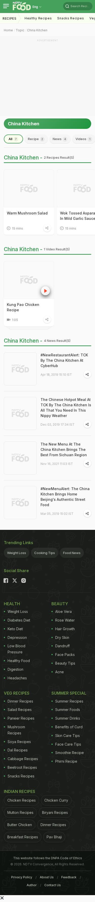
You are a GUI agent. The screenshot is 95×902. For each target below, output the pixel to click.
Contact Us (52, 885)
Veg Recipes (16, 693)
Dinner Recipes (20, 701)
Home (8, 30)
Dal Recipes (18, 750)
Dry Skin (62, 637)
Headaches (17, 678)
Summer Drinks (67, 718)
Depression (17, 637)
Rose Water (65, 620)
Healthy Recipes (38, 18)
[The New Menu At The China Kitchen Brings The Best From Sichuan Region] (20, 458)
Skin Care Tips (67, 735)
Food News (72, 553)
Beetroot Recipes (22, 767)
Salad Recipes (20, 709)
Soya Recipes (19, 741)
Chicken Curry (56, 800)
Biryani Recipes (55, 812)
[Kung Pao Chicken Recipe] (29, 280)
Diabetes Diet (19, 620)
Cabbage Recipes (23, 759)
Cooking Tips (44, 553)
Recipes (9, 18)
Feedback (69, 877)
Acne (59, 672)
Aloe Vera (63, 611)
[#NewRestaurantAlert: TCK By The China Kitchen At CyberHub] (20, 368)
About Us (47, 877)
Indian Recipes (19, 791)
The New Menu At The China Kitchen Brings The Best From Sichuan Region (64, 449)
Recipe (35, 139)
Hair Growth (65, 629)
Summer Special (68, 693)
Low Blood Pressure (16, 649)
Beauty (59, 603)
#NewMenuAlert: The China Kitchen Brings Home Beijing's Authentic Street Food (65, 497)
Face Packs (65, 654)
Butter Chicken (19, 825)
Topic (20, 30)
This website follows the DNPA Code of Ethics (47, 858)
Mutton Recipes (20, 812)
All (13, 139)
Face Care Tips (68, 744)
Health (12, 603)
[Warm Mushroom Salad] (29, 188)
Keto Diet (15, 629)
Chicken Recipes (21, 800)
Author (32, 885)
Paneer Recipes (21, 718)
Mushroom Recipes (16, 730)
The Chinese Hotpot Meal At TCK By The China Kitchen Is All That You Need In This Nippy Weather (66, 407)
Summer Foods (67, 709)
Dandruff (62, 646)
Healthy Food (19, 660)
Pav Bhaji (54, 837)
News (59, 139)
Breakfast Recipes (22, 837)
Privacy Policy (21, 877)
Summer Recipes (69, 701)
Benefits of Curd (69, 727)
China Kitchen (37, 30)
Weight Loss (16, 553)
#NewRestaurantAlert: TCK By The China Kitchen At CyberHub (64, 360)
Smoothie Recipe (69, 752)
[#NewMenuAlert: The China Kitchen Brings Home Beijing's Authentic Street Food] (20, 502)
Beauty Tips (65, 663)
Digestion (15, 669)
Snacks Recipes (70, 18)
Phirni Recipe (66, 761)
